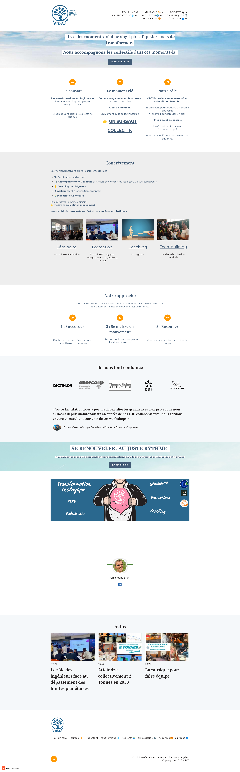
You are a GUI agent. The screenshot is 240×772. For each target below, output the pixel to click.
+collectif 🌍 (150, 15)
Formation (102, 247)
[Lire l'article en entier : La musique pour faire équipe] (167, 647)
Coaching (138, 247)
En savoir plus (120, 464)
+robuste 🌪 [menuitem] (91, 738)
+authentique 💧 (123, 15)
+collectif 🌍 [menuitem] (129, 738)
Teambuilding (173, 246)
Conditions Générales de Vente (149, 757)
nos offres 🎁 (151, 18)
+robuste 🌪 (176, 12)
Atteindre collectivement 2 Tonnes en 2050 (114, 676)
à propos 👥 (176, 18)
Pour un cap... (131, 12)
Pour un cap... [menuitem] (59, 738)
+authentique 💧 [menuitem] (110, 738)
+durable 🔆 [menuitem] (76, 738)
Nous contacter (120, 61)
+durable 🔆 (153, 12)
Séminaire (66, 247)
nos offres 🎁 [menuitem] (166, 738)
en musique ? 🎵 (177, 15)
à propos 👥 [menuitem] (181, 738)
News (54, 663)
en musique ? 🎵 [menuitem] (147, 738)
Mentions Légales (179, 757)
